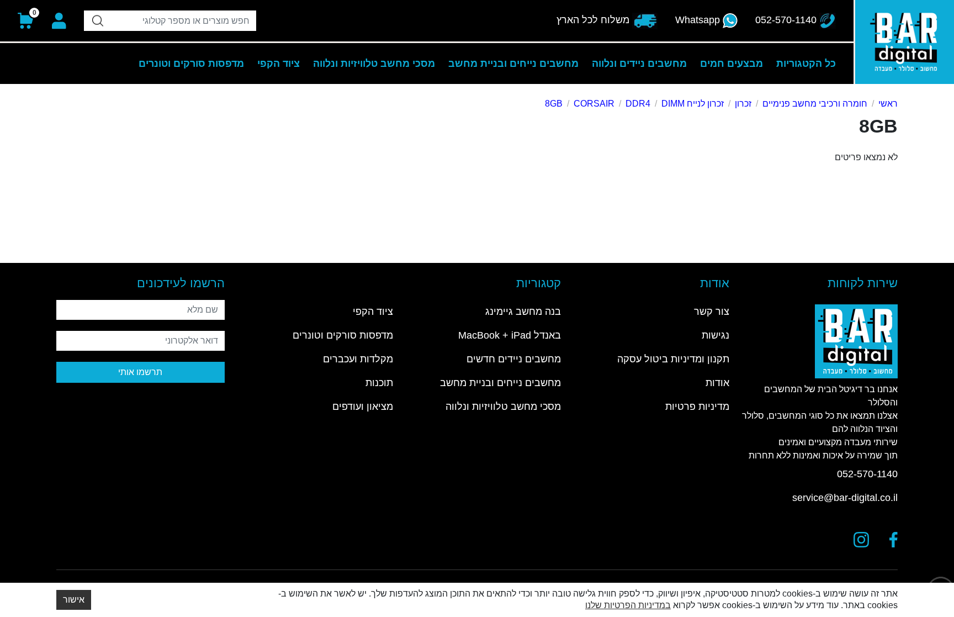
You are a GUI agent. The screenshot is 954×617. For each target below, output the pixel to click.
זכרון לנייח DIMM (692, 103)
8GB (554, 103)
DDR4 (638, 103)
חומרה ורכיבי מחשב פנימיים (814, 103)
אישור (73, 599)
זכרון (743, 103)
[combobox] (170, 20)
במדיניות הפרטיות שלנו (628, 605)
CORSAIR (594, 103)
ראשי (888, 103)
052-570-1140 (867, 473)
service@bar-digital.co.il (845, 497)
